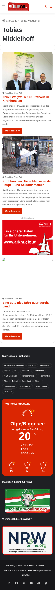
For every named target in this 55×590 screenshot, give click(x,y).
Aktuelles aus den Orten (14, 365)
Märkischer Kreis (28, 376)
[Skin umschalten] (45, 7)
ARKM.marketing (27, 218)
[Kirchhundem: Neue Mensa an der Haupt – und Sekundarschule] (27, 155)
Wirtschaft (8, 392)
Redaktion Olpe (11, 93)
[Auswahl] (3, 7)
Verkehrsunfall (41, 386)
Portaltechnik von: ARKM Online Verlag (21, 570)
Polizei (15, 381)
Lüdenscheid (38, 371)
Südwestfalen (9, 386)
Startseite (11, 20)
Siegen (38, 381)
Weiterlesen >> (12, 130)
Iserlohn (25, 371)
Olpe (6, 381)
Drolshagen (45, 365)
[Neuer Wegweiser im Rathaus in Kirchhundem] (27, 71)
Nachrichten (45, 376)
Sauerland (26, 381)
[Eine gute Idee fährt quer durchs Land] (27, 277)
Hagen (7, 371)
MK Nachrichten (10, 376)
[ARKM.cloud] (27, 237)
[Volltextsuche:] (51, 7)
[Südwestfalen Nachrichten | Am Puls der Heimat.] (18, 6)
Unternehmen (25, 386)
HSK (16, 371)
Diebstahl (32, 365)
